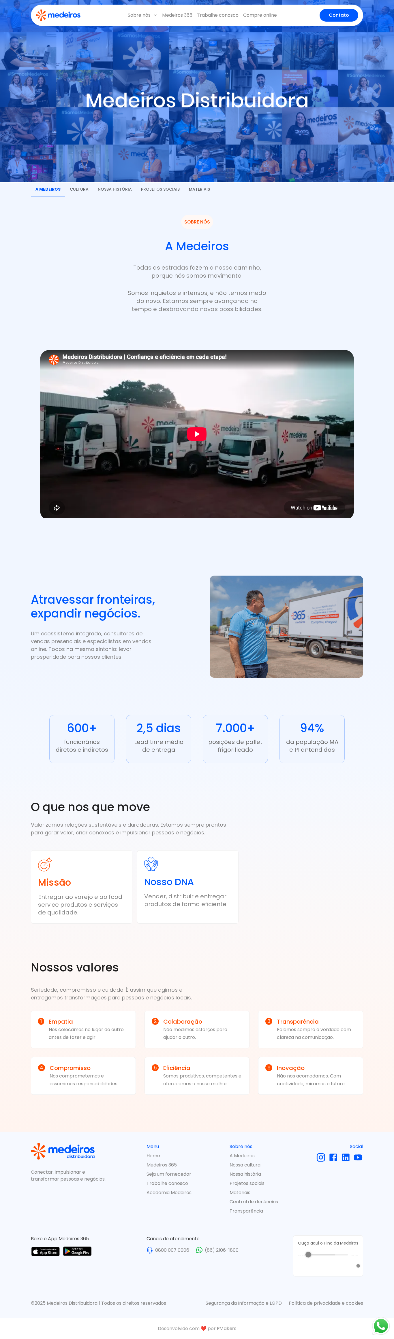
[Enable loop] (301, 1266)
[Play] (328, 1266)
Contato (339, 15)
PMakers (227, 1328)
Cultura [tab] (79, 189)
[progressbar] (328, 1255)
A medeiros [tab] (48, 189)
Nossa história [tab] (115, 189)
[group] (328, 1262)
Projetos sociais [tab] (160, 189)
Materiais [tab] (199, 189)
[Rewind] (316, 1266)
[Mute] (350, 1266)
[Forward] (341, 1266)
